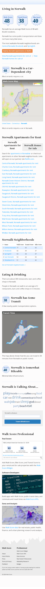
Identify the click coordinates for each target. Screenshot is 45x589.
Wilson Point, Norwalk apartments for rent (19, 226)
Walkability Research (23, 561)
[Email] (10, 551)
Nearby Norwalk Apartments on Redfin (17, 51)
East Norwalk (9, 257)
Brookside (20, 46)
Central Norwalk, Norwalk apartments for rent (20, 163)
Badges (19, 564)
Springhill (31, 46)
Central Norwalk (8, 46)
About (4, 553)
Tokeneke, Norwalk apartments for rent (17, 212)
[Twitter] (3, 551)
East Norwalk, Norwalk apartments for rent (19, 174)
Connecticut (16, 123)
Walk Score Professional (18, 434)
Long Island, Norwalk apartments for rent (18, 177)
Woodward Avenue (10, 260)
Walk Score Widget (22, 551)
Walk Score (6, 548)
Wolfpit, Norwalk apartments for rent (16, 233)
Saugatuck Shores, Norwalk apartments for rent (21, 197)
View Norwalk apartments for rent (15, 56)
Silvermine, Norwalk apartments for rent (18, 205)
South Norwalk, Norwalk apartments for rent (19, 209)
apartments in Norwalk (20, 154)
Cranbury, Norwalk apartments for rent (17, 170)
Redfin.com (29, 159)
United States (6, 123)
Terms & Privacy (7, 561)
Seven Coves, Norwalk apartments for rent (18, 202)
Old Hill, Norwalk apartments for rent (16, 187)
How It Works (6, 556)
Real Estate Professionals (24, 559)
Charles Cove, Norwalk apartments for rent (19, 167)
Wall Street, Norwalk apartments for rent (18, 219)
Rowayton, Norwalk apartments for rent (17, 190)
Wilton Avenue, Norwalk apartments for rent (19, 229)
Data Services (21, 556)
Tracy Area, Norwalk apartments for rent (18, 216)
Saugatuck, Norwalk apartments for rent (18, 194)
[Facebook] (6, 551)
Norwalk (24, 123)
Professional (22, 548)
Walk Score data (12, 528)
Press (3, 559)
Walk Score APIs (32, 499)
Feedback (5, 564)
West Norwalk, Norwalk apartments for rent (19, 222)
